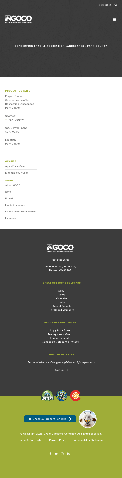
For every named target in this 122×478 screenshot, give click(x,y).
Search (115, 5)
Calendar (62, 298)
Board (9, 198)
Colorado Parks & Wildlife (21, 211)
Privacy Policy (58, 440)
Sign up (59, 370)
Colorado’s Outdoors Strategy (60, 341)
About (61, 290)
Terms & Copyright (30, 440)
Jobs (62, 302)
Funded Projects (15, 204)
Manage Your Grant (17, 172)
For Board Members (62, 309)
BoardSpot (105, 5)
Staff (8, 191)
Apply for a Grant (60, 330)
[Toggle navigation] (114, 19)
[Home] (18, 19)
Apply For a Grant (15, 166)
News (61, 294)
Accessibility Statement (89, 440)
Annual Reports (61, 306)
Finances (10, 218)
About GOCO (12, 185)
